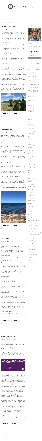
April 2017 (29, 175)
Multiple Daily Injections (32, 254)
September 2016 (31, 186)
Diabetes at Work (31, 238)
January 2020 (30, 125)
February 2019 (30, 141)
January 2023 (30, 102)
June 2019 (29, 136)
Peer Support (30, 255)
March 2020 (30, 122)
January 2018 (30, 161)
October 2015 (30, 203)
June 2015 (29, 209)
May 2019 (29, 137)
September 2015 (31, 204)
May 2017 (29, 173)
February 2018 (30, 159)
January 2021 (30, 106)
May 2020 (29, 119)
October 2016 (30, 184)
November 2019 (31, 128)
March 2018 (30, 158)
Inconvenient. (6, 238)
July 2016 (29, 189)
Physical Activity (30, 257)
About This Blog (10, 14)
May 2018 (29, 155)
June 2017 (29, 172)
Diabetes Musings (7, 124)
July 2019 (29, 134)
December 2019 (31, 127)
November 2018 (31, 145)
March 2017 (30, 176)
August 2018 (30, 150)
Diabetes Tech (30, 246)
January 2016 (30, 198)
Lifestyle (28, 438)
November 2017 (31, 164)
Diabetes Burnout (31, 241)
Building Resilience (8, 336)
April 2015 (29, 212)
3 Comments (13, 339)
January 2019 (30, 142)
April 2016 (29, 194)
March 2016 (30, 195)
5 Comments (14, 29)
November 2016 (31, 183)
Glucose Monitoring (31, 249)
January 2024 (30, 100)
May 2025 (29, 99)
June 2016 (29, 190)
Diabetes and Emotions (32, 225)
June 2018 (29, 153)
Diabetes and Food (31, 226)
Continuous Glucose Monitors (33, 220)
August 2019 (30, 133)
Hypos (29, 251)
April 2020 (29, 120)
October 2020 (30, 111)
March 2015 (30, 214)
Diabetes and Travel (31, 237)
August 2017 (30, 169)
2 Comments (14, 132)
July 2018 (29, 152)
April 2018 (29, 156)
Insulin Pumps (30, 252)
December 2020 (31, 108)
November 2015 (31, 201)
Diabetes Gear (30, 243)
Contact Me (19, 14)
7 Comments (14, 241)
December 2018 (31, 144)
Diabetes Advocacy (31, 223)
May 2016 (29, 192)
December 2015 (31, 200)
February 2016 (30, 197)
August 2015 (30, 206)
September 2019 (31, 131)
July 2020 (29, 116)
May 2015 (29, 211)
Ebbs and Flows (6, 130)
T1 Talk (29, 260)
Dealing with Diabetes (31, 222)
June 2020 (29, 117)
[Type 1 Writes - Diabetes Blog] (21, 11)
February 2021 (30, 105)
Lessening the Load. (8, 27)
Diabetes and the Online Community (34, 234)
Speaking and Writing (28, 14)
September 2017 (31, 167)
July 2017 (29, 170)
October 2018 (30, 147)
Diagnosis (29, 248)
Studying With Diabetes (32, 258)
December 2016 (31, 181)
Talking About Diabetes (32, 262)
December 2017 (31, 162)
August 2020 (30, 114)
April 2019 (29, 139)
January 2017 (30, 179)
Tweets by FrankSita (31, 72)
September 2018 (31, 148)
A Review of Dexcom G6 (33, 92)
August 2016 (30, 187)
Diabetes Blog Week (31, 240)
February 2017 (30, 178)
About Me (3, 14)
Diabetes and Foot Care (32, 228)
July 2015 (29, 208)
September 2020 (31, 113)
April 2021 (29, 103)
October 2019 (30, 130)
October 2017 (30, 165)
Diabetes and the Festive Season (33, 232)
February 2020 (30, 123)
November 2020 (31, 109)
